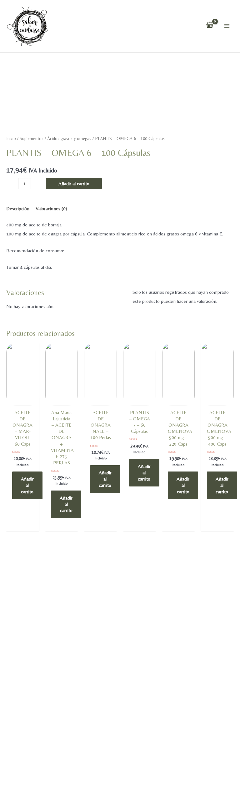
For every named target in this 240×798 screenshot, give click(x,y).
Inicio (11, 138)
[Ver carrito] (209, 26)
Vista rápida (22, 404)
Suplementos (31, 138)
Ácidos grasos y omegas (69, 138)
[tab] (17, 209)
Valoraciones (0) (51, 208)
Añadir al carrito (73, 183)
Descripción (17, 208)
